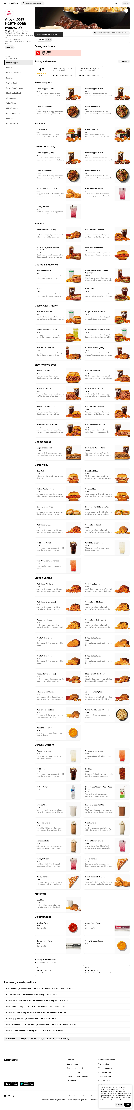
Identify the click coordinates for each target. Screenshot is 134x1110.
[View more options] (126, 11)
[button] (67, 989)
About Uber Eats (104, 1077)
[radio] (41, 40)
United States (10, 1039)
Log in (117, 3)
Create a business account (77, 1077)
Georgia (23, 1039)
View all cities (103, 1064)
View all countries (105, 1068)
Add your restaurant (75, 1068)
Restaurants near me (106, 1060)
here (122, 1100)
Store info (9, 47)
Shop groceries (104, 1081)
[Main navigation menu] (5, 3)
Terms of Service (95, 1100)
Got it (127, 1105)
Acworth (32, 1039)
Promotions (71, 1081)
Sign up (126, 3)
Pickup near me (104, 1072)
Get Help (70, 1060)
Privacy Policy (74, 1096)
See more (125, 61)
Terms (85, 1096)
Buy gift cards (72, 1064)
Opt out (119, 1105)
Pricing (93, 1096)
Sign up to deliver (74, 1072)
